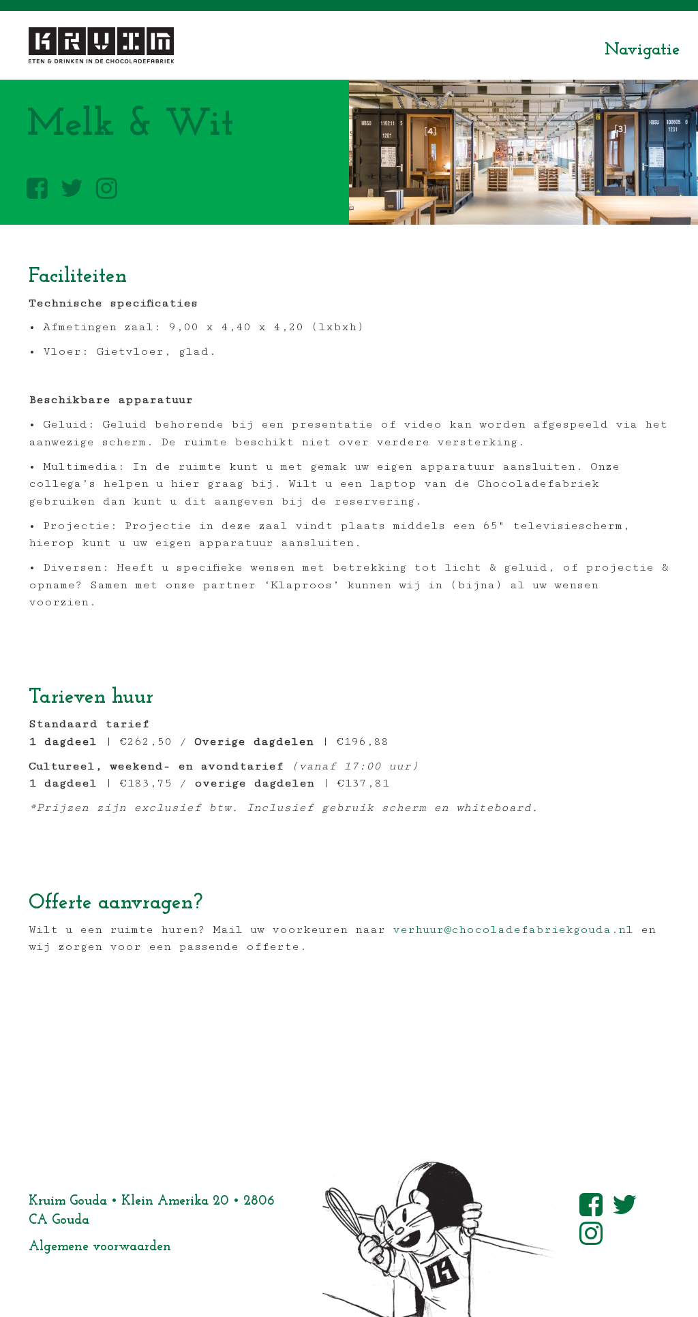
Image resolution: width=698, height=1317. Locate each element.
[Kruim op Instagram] (106, 189)
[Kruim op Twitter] (72, 189)
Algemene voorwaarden (100, 1247)
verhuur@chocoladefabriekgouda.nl (513, 929)
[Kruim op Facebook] (37, 189)
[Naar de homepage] (101, 45)
